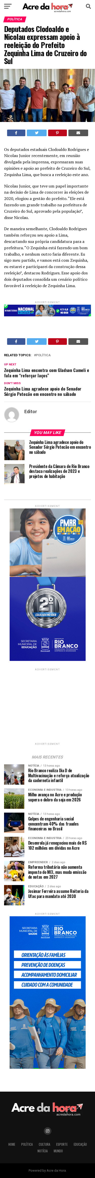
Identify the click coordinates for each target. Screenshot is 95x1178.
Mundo (58, 1151)
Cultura (44, 1144)
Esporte (62, 1144)
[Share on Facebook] (16, 133)
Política (43, 355)
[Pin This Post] (57, 133)
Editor (30, 411)
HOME (11, 1144)
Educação (80, 1144)
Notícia (42, 1151)
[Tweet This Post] (37, 133)
